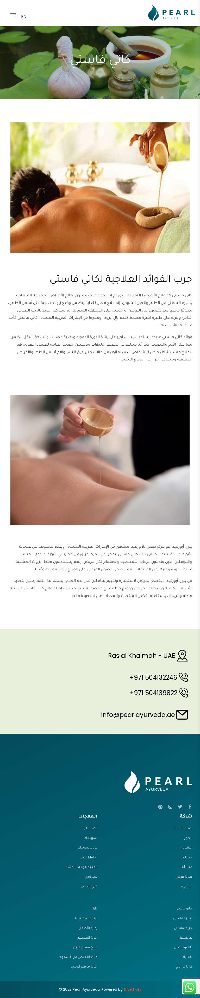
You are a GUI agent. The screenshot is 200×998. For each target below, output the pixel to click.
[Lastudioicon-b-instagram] (170, 806)
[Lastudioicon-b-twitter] (180, 806)
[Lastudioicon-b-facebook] (190, 806)
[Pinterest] (160, 806)
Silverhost (132, 989)
